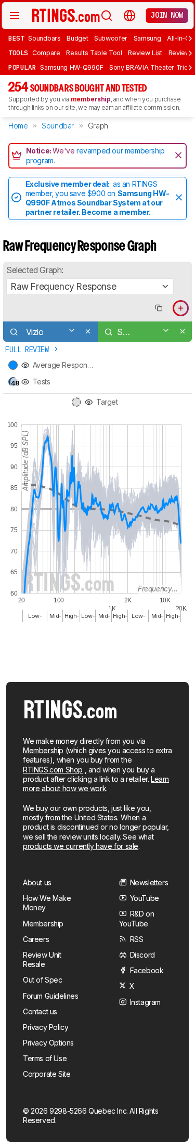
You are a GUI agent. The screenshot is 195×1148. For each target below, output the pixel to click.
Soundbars (44, 38)
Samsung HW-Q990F (71, 67)
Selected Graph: (34, 270)
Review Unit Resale (42, 959)
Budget (77, 38)
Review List (145, 53)
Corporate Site (46, 1073)
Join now (167, 15)
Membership (43, 750)
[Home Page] (66, 15)
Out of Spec (42, 979)
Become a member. (116, 212)
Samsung (147, 38)
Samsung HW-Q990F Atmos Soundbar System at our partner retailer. (97, 202)
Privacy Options (48, 1042)
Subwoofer (110, 38)
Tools (18, 52)
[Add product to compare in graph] (181, 308)
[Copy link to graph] (158, 308)
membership (91, 99)
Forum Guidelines (51, 995)
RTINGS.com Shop (53, 769)
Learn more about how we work (96, 784)
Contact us (40, 1011)
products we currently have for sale (80, 846)
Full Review (29, 349)
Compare (46, 53)
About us (37, 882)
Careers (36, 939)
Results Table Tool (94, 53)
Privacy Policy (45, 1027)
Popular (22, 67)
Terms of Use (45, 1058)
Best (16, 38)
